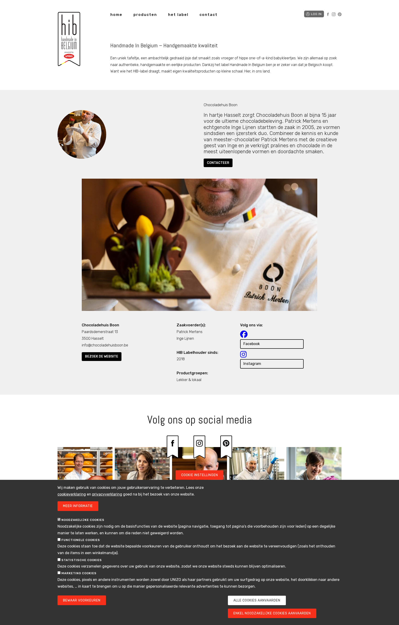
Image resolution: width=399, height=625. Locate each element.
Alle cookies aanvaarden (256, 600)
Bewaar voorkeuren (81, 600)
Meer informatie (78, 506)
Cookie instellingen (199, 475)
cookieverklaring (71, 494)
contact (209, 14)
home (116, 14)
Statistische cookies (81, 560)
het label (178, 14)
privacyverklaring (107, 494)
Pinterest (340, 14)
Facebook (327, 14)
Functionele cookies (80, 540)
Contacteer (218, 163)
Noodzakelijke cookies (82, 520)
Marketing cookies (79, 573)
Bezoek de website (101, 356)
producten (145, 14)
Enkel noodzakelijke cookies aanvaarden (272, 613)
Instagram (334, 14)
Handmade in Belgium (69, 40)
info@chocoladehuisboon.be (105, 345)
